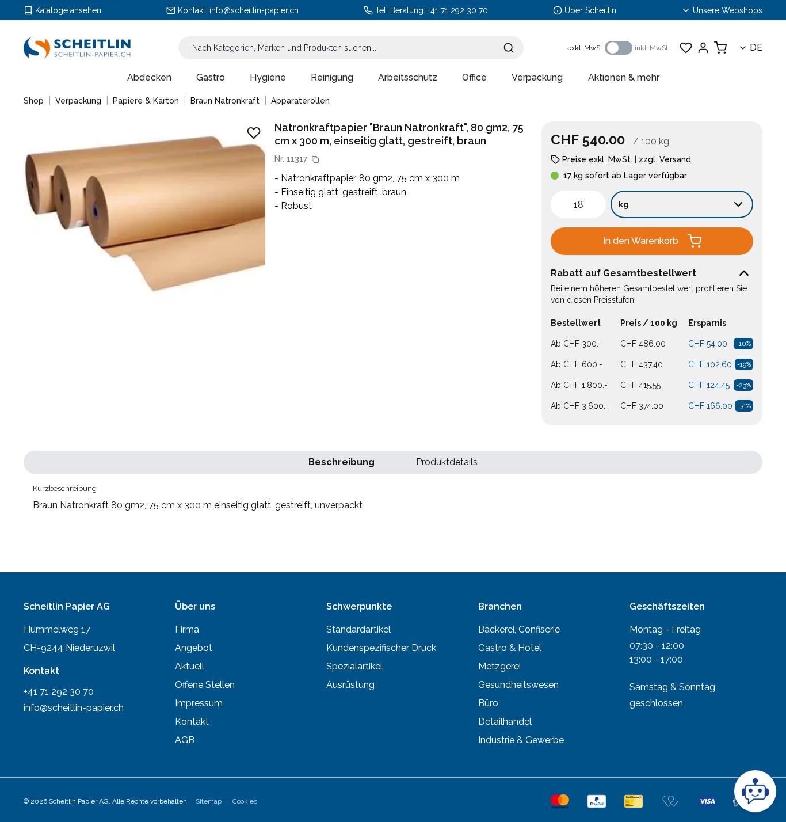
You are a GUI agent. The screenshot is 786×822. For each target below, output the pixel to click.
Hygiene (268, 77)
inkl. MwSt (651, 48)
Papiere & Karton (146, 100)
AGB (184, 740)
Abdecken (149, 77)
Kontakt (192, 721)
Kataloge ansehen (68, 10)
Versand (675, 159)
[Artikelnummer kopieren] (315, 159)
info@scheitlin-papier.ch (254, 10)
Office (474, 77)
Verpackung (537, 77)
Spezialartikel (354, 666)
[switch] (618, 48)
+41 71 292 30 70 (458, 10)
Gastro (210, 77)
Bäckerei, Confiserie (519, 629)
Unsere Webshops (727, 10)
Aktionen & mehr (623, 77)
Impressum (199, 703)
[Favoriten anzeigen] (686, 47)
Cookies (244, 801)
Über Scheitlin (590, 10)
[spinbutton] (578, 204)
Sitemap (209, 801)
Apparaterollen (300, 100)
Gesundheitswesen (518, 684)
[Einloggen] (703, 47)
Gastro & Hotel (509, 647)
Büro (488, 703)
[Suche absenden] (508, 47)
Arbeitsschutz (407, 77)
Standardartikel (358, 629)
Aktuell (189, 666)
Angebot (193, 647)
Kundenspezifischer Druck (381, 647)
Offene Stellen (205, 684)
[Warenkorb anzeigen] (720, 47)
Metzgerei (499, 666)
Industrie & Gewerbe (521, 740)
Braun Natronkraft (225, 100)
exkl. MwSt (584, 48)
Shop (34, 100)
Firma (187, 629)
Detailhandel (505, 721)
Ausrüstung (350, 684)
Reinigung (332, 77)
